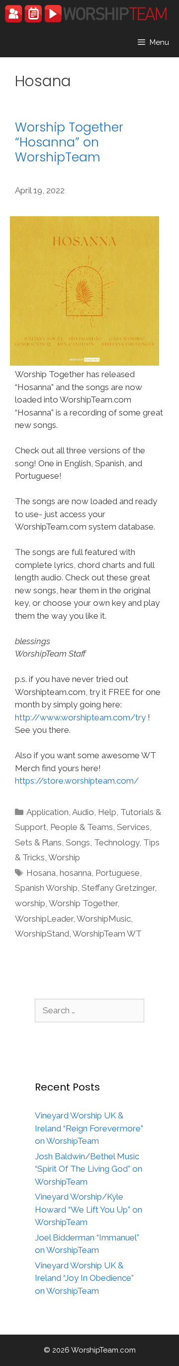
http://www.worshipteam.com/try (80, 717)
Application (47, 812)
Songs (78, 842)
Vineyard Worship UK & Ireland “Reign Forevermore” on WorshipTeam (89, 1128)
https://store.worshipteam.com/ (77, 781)
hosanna (75, 873)
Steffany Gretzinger (118, 888)
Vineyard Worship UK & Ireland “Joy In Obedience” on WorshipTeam (84, 1278)
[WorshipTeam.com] (86, 13)
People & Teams (81, 827)
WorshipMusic (104, 919)
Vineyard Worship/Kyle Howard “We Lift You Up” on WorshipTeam (88, 1209)
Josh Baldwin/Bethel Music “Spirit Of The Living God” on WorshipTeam (88, 1169)
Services (133, 827)
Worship (64, 857)
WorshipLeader (44, 919)
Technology (116, 842)
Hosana (41, 873)
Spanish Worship (46, 888)
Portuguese (117, 873)
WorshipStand (42, 934)
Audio (83, 812)
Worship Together (83, 903)
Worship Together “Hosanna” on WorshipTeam (69, 142)
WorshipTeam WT (107, 934)
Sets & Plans (38, 842)
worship (30, 903)
